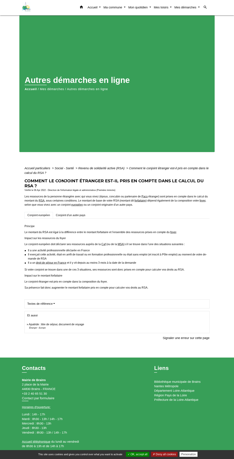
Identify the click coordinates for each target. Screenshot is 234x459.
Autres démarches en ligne (87, 89)
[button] (81, 8)
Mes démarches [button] (185, 7)
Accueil (31, 89)
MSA (121, 244)
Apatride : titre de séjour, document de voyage (56, 324)
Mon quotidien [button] (138, 7)
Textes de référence (40, 303)
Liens (161, 368)
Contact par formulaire (38, 398)
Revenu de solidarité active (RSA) (101, 168)
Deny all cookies (165, 454)
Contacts (34, 368)
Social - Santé (65, 168)
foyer (202, 200)
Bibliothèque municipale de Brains (177, 381)
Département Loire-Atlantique (174, 390)
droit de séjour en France (51, 262)
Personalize (188, 454)
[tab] (38, 215)
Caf (103, 244)
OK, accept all (138, 454)
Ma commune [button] (113, 7)
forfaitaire (140, 200)
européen (77, 204)
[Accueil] (43, 7)
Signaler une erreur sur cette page (186, 338)
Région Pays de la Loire (170, 395)
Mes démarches (52, 89)
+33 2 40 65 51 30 (34, 393)
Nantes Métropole (166, 386)
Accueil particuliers (37, 168)
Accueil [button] (93, 7)
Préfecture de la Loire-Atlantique (176, 399)
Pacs (144, 196)
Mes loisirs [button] (161, 7)
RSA (42, 200)
